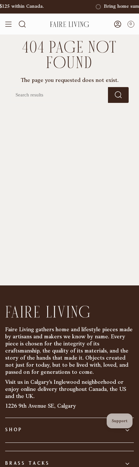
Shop (13, 430)
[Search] (118, 95)
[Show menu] (8, 24)
